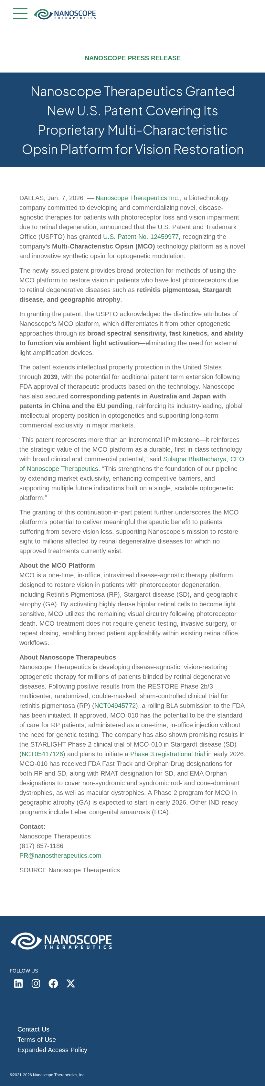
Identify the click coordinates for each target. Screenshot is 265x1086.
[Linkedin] (18, 983)
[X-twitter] (71, 983)
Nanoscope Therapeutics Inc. (138, 197)
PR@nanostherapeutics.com (60, 855)
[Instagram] (36, 983)
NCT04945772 (115, 705)
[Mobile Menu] (18, 14)
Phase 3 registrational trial (167, 754)
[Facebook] (53, 983)
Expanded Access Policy (52, 1049)
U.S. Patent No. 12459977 (141, 236)
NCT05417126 (42, 754)
